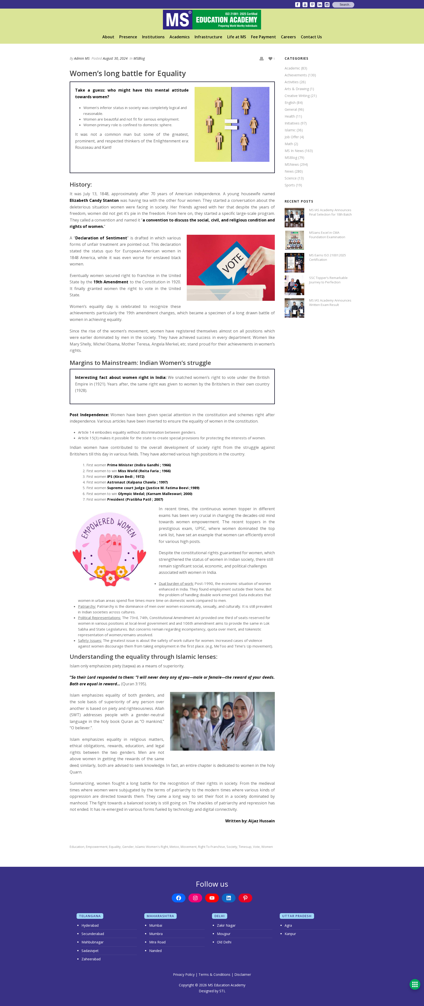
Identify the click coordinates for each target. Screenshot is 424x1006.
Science (291, 178)
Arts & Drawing (297, 89)
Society (231, 846)
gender (128, 846)
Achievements (296, 75)
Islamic (290, 130)
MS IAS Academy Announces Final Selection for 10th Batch (330, 212)
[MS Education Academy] (212, 20)
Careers (288, 37)
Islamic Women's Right (151, 846)
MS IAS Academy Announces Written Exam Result (330, 302)
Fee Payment (263, 37)
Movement (189, 846)
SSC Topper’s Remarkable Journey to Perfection (328, 280)
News (289, 171)
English (290, 102)
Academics (180, 37)
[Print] (262, 58)
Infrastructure (208, 37)
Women (267, 846)
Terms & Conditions (214, 974)
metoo (174, 846)
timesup (245, 846)
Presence (128, 37)
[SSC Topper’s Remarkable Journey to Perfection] (294, 285)
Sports (290, 185)
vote (256, 846)
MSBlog (139, 58)
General (291, 109)
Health (290, 116)
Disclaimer (242, 974)
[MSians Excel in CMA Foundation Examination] (294, 240)
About (108, 37)
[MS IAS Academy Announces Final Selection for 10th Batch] (294, 217)
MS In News (294, 151)
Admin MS (82, 58)
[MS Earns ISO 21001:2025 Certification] (294, 263)
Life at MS (236, 37)
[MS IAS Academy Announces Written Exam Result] (294, 308)
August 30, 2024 (115, 58)
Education (77, 846)
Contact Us (311, 37)
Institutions (153, 37)
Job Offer (292, 137)
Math (289, 144)
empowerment (96, 846)
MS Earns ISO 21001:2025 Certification (327, 257)
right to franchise (211, 846)
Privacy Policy (184, 974)
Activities (292, 82)
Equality (115, 846)
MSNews (292, 164)
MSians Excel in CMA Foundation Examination (327, 234)
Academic (292, 68)
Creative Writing (297, 96)
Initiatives (292, 123)
